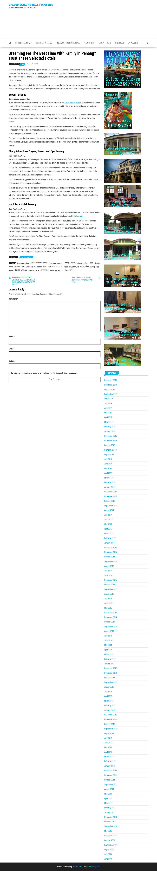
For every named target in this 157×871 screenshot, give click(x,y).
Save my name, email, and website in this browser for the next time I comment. (44, 373)
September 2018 (110, 450)
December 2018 (110, 436)
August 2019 (109, 399)
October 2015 (109, 584)
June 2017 (108, 519)
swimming (44, 270)
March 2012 (108, 757)
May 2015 (108, 608)
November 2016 (110, 552)
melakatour (33, 64)
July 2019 (108, 403)
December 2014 (110, 612)
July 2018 (108, 459)
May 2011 (108, 794)
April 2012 (108, 752)
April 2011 (108, 798)
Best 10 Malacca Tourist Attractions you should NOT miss (82, 280)
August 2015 (109, 594)
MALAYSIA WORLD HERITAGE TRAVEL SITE (31, 4)
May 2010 (108, 831)
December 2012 (110, 715)
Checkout (119, 43)
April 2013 (108, 696)
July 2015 (108, 598)
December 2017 (110, 492)
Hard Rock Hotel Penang (52, 266)
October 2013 (109, 677)
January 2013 (109, 710)
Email (11, 349)
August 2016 (109, 566)
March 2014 (108, 654)
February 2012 (109, 761)
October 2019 (109, 389)
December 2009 (110, 835)
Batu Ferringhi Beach (39, 263)
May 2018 (108, 468)
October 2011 (109, 780)
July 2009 (108, 854)
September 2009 (110, 845)
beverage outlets (55, 263)
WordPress (77, 866)
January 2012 (109, 766)
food (91, 263)
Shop (101, 43)
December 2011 (110, 770)
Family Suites (82, 263)
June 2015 (108, 603)
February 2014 (109, 659)
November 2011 (110, 775)
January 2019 (109, 431)
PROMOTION (89, 43)
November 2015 (110, 580)
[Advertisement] (102, 19)
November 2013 (110, 673)
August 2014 (109, 631)
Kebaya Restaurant (71, 267)
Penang (42, 85)
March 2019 (108, 422)
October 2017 (109, 501)
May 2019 (108, 413)
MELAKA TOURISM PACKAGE (68, 43)
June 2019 (108, 408)
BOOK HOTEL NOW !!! (23, 43)
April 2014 (108, 650)
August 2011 (109, 789)
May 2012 (108, 747)
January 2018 (109, 487)
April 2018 (108, 473)
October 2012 (109, 724)
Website (12, 361)
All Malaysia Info (26, 257)
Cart (109, 43)
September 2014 (110, 626)
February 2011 (109, 808)
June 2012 (108, 743)
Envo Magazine (94, 866)
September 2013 (110, 682)
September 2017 (110, 505)
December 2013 (110, 668)
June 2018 (108, 464)
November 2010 (110, 817)
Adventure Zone (23, 263)
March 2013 (108, 701)
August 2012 (109, 733)
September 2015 (110, 589)
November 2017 (110, 496)
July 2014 (108, 636)
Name (12, 337)
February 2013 (109, 705)
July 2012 (108, 738)
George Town (19, 266)
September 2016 (110, 561)
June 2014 (108, 640)
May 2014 (108, 645)
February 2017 (109, 538)
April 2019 (108, 417)
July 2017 (108, 515)
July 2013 (108, 691)
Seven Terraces (21, 270)
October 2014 (109, 622)
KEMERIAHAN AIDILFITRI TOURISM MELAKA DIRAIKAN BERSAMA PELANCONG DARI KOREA (23, 281)
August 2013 (109, 687)
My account (133, 43)
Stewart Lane (33, 270)
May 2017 (108, 524)
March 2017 (108, 533)
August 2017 (109, 510)
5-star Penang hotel (72, 103)
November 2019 (110, 385)
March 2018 (108, 478)
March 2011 (108, 803)
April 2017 (108, 529)
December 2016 (110, 547)
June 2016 (108, 575)
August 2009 (109, 849)
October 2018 (109, 445)
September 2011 (110, 784)
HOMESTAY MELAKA (44, 43)
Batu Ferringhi (77, 216)
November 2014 (110, 617)
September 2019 (110, 394)
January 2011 (109, 812)
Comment (13, 299)
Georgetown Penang (34, 267)
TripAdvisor (68, 270)
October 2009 (109, 840)
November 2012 (110, 719)
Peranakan (84, 266)
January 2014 (109, 664)
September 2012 (110, 729)
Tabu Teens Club (56, 270)
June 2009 (108, 859)
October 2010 (109, 822)
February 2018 (109, 482)
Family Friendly (70, 263)
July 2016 (108, 571)
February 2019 (109, 426)
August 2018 (109, 454)
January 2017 (109, 543)
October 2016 (109, 557)
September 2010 (110, 826)
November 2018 (110, 440)
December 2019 (110, 380)
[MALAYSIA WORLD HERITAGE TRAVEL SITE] (10, 43)
